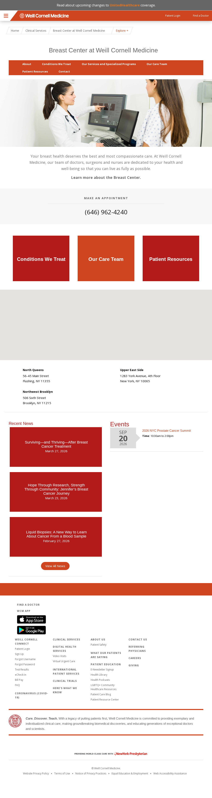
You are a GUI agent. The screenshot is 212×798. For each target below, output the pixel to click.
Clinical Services (35, 31)
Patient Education (106, 664)
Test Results (22, 669)
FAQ (17, 685)
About (26, 64)
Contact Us (138, 639)
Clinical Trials (65, 681)
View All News (55, 566)
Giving (134, 665)
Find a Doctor (28, 604)
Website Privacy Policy (36, 773)
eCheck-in (20, 674)
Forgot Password (25, 664)
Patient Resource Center (105, 699)
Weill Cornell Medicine (106, 745)
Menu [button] (6, 16)
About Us (98, 639)
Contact (64, 71)
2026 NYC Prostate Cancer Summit (166, 430)
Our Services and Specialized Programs (109, 64)
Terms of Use (62, 773)
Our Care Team (157, 64)
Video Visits (59, 656)
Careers (135, 658)
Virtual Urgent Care (64, 661)
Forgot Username (25, 659)
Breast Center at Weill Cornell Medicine (103, 50)
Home (15, 31)
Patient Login (22, 649)
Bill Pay (19, 680)
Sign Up (19, 654)
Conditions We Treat (56, 64)
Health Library (99, 674)
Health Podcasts (100, 680)
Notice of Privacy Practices (90, 773)
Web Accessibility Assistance (170, 773)
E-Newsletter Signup (102, 669)
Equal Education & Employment (130, 773)
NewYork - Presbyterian (107, 754)
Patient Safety (98, 644)
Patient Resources (35, 71)
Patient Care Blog (101, 694)
